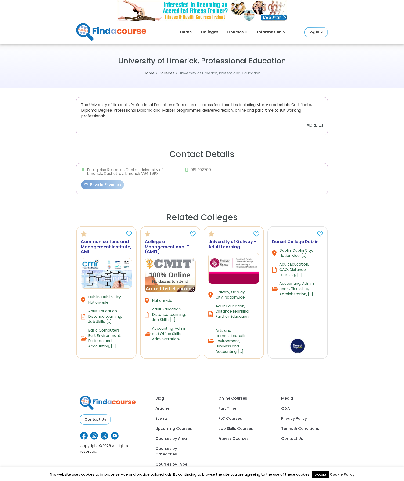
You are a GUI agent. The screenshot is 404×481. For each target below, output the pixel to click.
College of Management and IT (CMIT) (167, 247)
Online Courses (232, 398)
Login (313, 32)
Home (186, 32)
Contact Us (95, 419)
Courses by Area (171, 438)
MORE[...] (315, 125)
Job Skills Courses (235, 428)
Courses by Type (171, 464)
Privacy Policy (294, 418)
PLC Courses (230, 418)
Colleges (209, 32)
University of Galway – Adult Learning (232, 244)
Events (161, 418)
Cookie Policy (342, 474)
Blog (159, 398)
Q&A (285, 408)
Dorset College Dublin (295, 241)
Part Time (227, 408)
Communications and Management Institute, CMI (106, 247)
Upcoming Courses (173, 428)
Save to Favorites (105, 185)
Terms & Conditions (300, 428)
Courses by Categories (166, 451)
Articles (162, 408)
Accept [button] (320, 474)
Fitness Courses (233, 438)
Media (287, 398)
